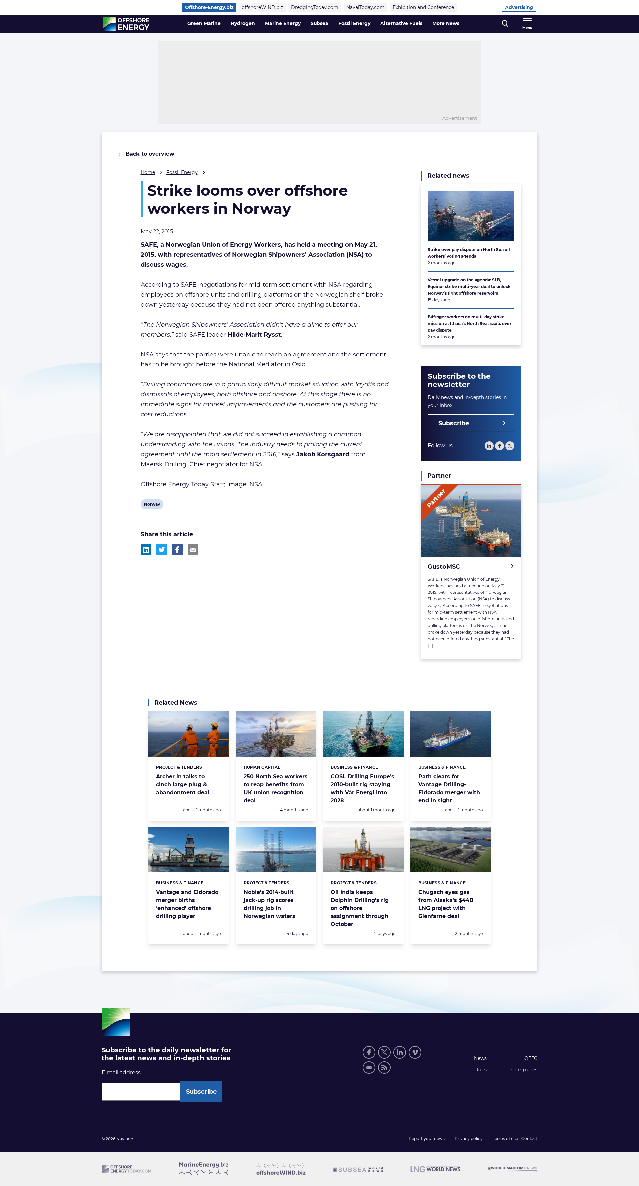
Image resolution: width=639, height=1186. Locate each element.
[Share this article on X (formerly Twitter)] (161, 549)
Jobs (481, 1070)
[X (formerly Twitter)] (384, 1052)
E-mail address (121, 1072)
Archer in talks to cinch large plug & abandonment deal (182, 784)
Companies (524, 1070)
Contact (529, 1138)
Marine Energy (283, 23)
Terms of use (505, 1138)
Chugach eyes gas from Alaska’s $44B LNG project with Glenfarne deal (445, 904)
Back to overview (149, 154)
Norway (152, 505)
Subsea (319, 23)
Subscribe (453, 423)
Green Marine (204, 23)
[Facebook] (499, 445)
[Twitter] (509, 445)
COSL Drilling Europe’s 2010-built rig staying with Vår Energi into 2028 (362, 788)
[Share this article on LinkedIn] (146, 549)
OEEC (530, 1058)
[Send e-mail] (369, 1067)
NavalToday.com (365, 7)
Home (148, 172)
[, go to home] (126, 24)
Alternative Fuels (401, 23)
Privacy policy (469, 1138)
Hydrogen (243, 23)
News (480, 1058)
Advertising (519, 7)
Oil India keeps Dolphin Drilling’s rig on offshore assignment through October (360, 908)
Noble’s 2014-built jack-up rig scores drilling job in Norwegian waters (269, 904)
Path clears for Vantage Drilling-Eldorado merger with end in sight (449, 788)
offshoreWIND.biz (262, 7)
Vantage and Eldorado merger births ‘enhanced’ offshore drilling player (187, 904)
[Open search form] (505, 24)
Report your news (427, 1138)
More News (445, 23)
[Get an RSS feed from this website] (384, 1067)
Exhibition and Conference (423, 7)
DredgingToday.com (314, 7)
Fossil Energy (354, 23)
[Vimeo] (415, 1052)
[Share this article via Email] (193, 549)
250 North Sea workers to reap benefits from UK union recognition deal (276, 788)
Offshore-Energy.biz (209, 7)
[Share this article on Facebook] (177, 549)
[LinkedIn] (489, 445)
